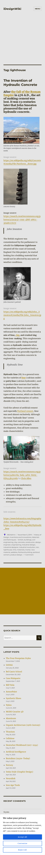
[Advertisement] (22, 36)
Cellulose (10, 738)
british (20, 540)
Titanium (10, 732)
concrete (21, 542)
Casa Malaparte (13, 678)
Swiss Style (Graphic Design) (19, 772)
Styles (6, 812)
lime (14, 550)
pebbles (14, 552)
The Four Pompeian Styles (18, 658)
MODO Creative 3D (14, 711)
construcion (30, 542)
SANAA (9, 665)
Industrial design (28, 545)
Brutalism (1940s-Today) (18, 758)
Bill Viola (10, 685)
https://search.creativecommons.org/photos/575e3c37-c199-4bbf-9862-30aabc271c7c (22, 219)
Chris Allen (26, 478)
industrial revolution (27, 547)
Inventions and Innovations (20, 537)
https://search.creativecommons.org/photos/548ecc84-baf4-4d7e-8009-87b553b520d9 (22, 474)
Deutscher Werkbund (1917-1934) (22, 745)
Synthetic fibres (13, 698)
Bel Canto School (14, 671)
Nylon (9, 705)
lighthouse (7, 550)
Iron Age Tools (13, 785)
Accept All (22, 837)
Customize (22, 843)
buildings (27, 540)
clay (17, 335)
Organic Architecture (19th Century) (23, 725)
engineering (16, 545)
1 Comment (28, 555)
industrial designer (10, 547)
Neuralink (10, 778)
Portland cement (25, 411)
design (38, 542)
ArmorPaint (11, 691)
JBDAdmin (11, 535)
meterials (20, 550)
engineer (7, 545)
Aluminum (11, 718)
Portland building (25, 552)
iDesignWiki (12, 8)
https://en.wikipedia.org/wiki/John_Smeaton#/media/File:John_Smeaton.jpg (22, 315)
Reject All (22, 850)
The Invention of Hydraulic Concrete (20, 82)
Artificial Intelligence (16, 752)
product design (16, 555)
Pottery (9, 765)
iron (37, 547)
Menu (37, 9)
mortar (28, 550)
